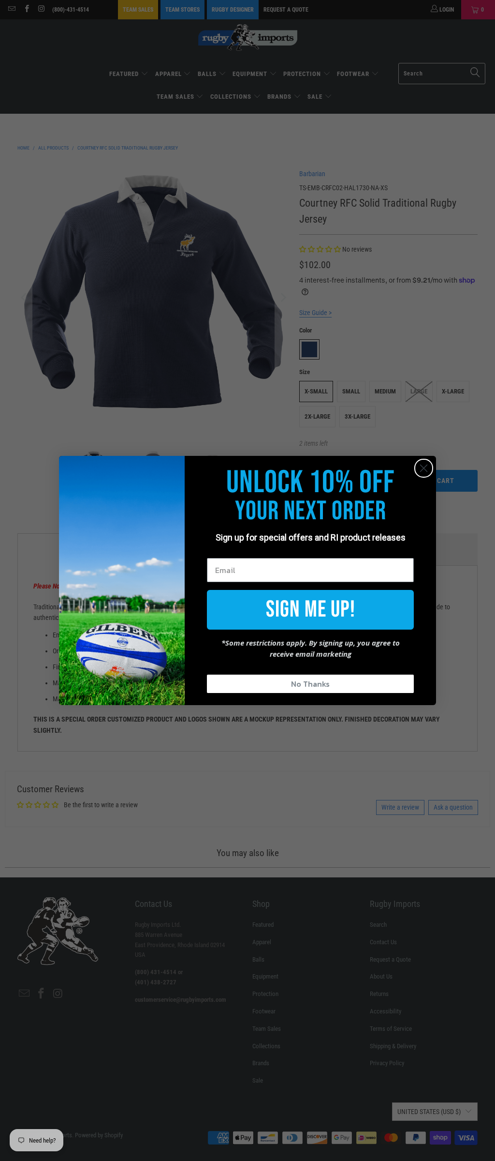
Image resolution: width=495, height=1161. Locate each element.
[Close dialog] (423, 468)
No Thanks (310, 684)
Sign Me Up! (310, 609)
